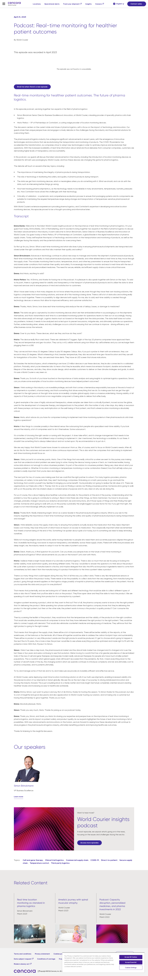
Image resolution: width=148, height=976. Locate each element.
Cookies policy (59, 954)
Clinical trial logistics (54, 860)
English (119, 4)
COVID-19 (94, 860)
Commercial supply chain (77, 860)
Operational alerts (51, 4)
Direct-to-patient (109, 860)
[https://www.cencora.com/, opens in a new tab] (27, 971)
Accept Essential (130, 962)
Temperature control (39, 863)
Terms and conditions (22, 954)
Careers (98, 4)
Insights (88, 4)
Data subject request (22, 959)
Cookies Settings (130, 967)
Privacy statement (42, 954)
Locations (37, 4)
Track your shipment (71, 4)
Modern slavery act (21, 964)
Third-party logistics (60, 863)
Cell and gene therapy (33, 860)
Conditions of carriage (46, 959)
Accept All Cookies (131, 957)
